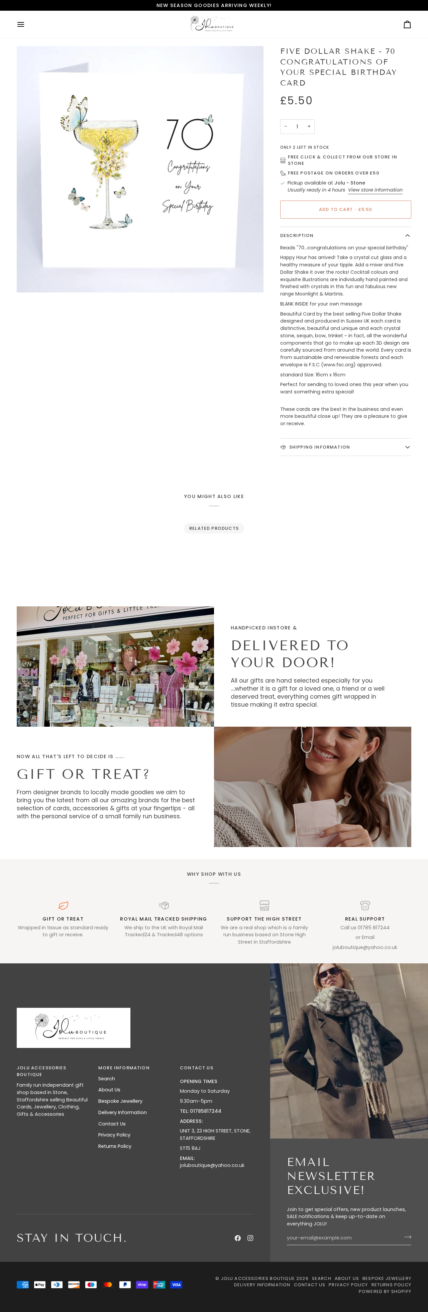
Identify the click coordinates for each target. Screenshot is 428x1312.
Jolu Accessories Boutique (258, 1278)
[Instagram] (250, 1238)
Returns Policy (114, 1146)
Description (297, 235)
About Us (109, 1089)
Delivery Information (122, 1112)
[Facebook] (238, 1238)
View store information (375, 190)
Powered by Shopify (385, 1291)
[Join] (405, 1237)
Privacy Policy (114, 1134)
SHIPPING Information (319, 447)
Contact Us (112, 1123)
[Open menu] (27, 24)
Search (106, 1078)
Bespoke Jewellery (120, 1101)
